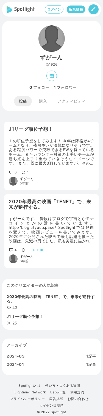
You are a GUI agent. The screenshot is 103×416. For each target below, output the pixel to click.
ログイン (54, 9)
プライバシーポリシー (27, 399)
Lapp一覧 (58, 392)
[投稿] (93, 9)
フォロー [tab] (39, 87)
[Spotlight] (21, 9)
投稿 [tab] (23, 101)
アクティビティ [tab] (71, 101)
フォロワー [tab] (65, 87)
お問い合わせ (78, 399)
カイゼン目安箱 (51, 405)
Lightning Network (30, 392)
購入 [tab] (43, 101)
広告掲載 (56, 399)
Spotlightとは (29, 385)
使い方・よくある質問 (62, 385)
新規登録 (76, 9)
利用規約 (77, 392)
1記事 (91, 356)
